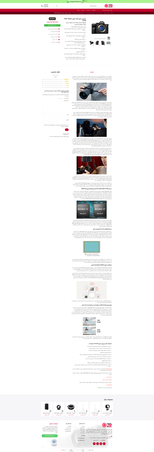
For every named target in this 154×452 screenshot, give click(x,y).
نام (68, 114)
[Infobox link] (44, 5)
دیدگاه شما (66, 100)
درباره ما (83, 426)
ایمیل (67, 120)
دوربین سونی (68, 428)
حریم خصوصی (82, 429)
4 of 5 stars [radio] (59, 98)
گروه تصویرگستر (108, 369)
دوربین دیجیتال (107, 13)
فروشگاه (69, 426)
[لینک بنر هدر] (77, 1)
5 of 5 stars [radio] (58, 98)
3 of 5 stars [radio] (60, 98)
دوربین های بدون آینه (91, 13)
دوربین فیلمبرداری (68, 429)
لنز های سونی (109, 377)
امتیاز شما (66, 98)
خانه (112, 13)
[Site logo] (109, 6)
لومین (62, 450)
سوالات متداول (82, 428)
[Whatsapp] (104, 443)
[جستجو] (57, 6)
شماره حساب (82, 432)
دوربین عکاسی (99, 13)
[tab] (91, 72)
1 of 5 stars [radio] (62, 98)
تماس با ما (83, 431)
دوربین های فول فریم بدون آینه (79, 13)
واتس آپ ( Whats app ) (101, 387)
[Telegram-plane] (94, 443)
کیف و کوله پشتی (68, 431)
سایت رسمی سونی (105, 379)
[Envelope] (100, 443)
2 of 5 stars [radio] (61, 98)
